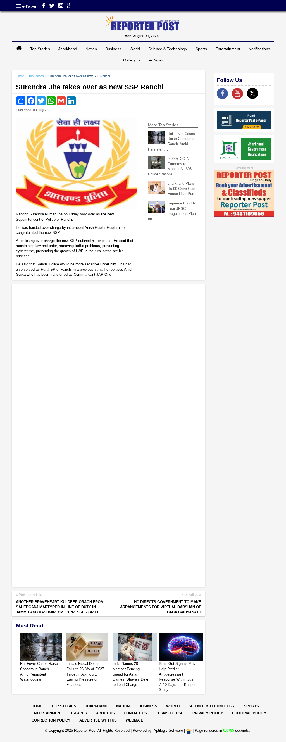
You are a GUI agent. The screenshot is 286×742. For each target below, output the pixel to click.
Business (113, 49)
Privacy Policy (207, 713)
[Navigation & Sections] (18, 6)
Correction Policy (51, 720)
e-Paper (29, 6)
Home (20, 76)
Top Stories (40, 49)
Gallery (130, 60)
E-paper (79, 713)
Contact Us (135, 713)
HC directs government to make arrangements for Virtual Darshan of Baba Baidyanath (160, 607)
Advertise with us (98, 720)
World (135, 49)
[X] (252, 93)
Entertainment (227, 49)
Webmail (134, 720)
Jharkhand (67, 49)
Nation (91, 49)
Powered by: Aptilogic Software (158, 730)
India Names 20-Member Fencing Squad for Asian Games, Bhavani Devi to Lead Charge (130, 674)
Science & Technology (167, 49)
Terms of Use (169, 713)
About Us (105, 713)
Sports (201, 49)
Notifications (259, 49)
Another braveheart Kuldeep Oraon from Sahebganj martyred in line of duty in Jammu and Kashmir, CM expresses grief (60, 607)
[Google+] (70, 6)
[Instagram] (61, 6)
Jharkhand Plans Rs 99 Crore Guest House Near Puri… (183, 188)
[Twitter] (52, 6)
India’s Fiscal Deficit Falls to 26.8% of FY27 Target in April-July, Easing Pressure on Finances (85, 674)
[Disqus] (108, 361)
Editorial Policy (249, 713)
